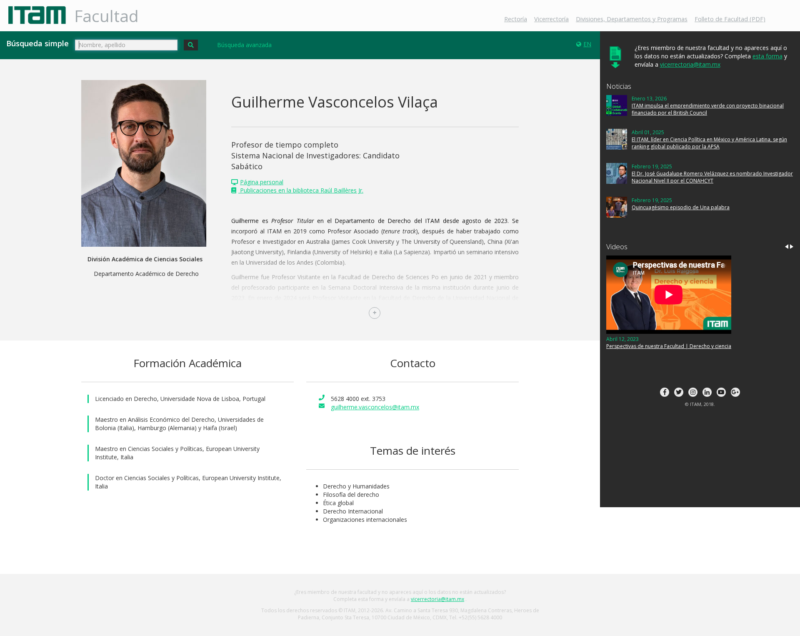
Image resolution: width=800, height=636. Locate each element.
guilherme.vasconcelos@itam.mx (375, 407)
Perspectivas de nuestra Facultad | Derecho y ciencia (668, 346)
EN (587, 44)
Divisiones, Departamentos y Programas (632, 19)
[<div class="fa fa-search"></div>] (191, 45)
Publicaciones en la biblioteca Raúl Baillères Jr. (300, 190)
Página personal (261, 182)
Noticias (618, 86)
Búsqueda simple (37, 43)
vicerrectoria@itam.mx (690, 64)
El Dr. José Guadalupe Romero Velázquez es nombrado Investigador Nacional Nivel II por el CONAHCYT (712, 177)
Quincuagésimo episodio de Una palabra (681, 207)
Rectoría (515, 19)
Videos (617, 246)
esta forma (767, 56)
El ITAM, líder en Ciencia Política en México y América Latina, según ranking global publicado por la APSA (709, 143)
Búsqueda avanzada (244, 45)
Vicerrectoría (551, 19)
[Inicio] (40, 15)
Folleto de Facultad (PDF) (730, 19)
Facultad (106, 16)
